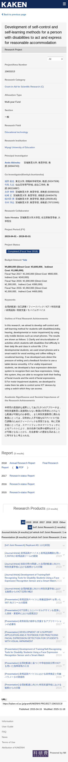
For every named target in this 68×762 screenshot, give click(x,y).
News (4, 737)
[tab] (35, 508)
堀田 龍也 (9, 181)
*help (24, 260)
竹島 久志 (9, 184)
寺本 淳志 (9, 202)
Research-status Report (22, 476)
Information (7, 721)
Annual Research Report (22, 463)
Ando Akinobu (12, 162)
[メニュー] (64, 4)
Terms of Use (8, 742)
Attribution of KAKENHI (13, 747)
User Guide (7, 726)
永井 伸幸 (9, 191)
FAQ (4, 731)
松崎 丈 (8, 195)
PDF (21, 467)
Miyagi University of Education (20, 147)
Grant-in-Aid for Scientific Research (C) (24, 86)
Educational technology (16, 132)
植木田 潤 (9, 199)
